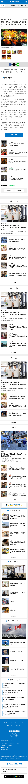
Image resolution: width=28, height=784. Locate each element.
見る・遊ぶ (13, 5)
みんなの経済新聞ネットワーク (14, 764)
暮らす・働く (24, 5)
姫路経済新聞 (14, 2)
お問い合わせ (5, 747)
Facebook (12, 735)
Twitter (16, 735)
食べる (8, 5)
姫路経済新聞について (7, 740)
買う (18, 5)
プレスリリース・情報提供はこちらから (10, 743)
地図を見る (14, 134)
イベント (3, 26)
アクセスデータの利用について (8, 745)
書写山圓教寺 (8, 78)
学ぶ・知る (9, 19)
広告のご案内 (5, 749)
